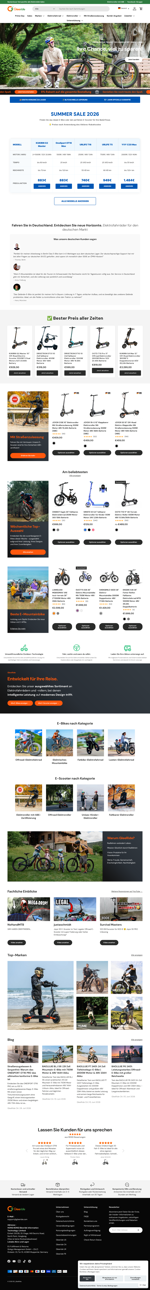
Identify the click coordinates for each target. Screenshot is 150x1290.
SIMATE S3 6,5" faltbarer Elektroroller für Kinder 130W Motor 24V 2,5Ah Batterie (97, 515)
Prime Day (19, 16)
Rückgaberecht (62, 1216)
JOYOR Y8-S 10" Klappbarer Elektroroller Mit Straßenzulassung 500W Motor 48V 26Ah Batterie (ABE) (96, 428)
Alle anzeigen (75, 475)
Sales (29, 16)
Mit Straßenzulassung (94, 16)
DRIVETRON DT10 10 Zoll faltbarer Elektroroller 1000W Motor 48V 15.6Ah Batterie (73, 358)
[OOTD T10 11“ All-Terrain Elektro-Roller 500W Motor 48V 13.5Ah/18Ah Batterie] (128, 494)
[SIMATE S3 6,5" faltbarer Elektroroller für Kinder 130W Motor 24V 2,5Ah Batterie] (97, 494)
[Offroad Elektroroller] (59, 797)
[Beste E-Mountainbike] (28, 588)
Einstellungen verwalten (135, 1278)
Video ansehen (17, 942)
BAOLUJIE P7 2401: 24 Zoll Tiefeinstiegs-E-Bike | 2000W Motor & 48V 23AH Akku (92, 1071)
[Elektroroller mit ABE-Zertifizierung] (28, 797)
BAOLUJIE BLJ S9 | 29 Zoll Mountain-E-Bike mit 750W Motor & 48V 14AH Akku (57, 1069)
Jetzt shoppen (75, 64)
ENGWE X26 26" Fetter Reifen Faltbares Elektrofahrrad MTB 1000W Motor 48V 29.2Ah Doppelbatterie (132, 598)
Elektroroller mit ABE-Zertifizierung (28, 816)
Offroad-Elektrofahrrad (28, 759)
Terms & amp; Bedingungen (107, 1286)
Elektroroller (72, 16)
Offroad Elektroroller (59, 814)
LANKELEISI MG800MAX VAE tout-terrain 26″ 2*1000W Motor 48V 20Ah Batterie (61, 595)
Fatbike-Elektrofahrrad (90, 759)
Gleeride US (61, 1240)
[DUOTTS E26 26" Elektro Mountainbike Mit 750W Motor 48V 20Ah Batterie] (86, 576)
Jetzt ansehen (20, 373)
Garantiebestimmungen (66, 1235)
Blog (86, 1212)
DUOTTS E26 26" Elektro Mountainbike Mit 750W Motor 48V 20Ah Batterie (85, 594)
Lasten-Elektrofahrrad (121, 759)
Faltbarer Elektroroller (121, 814)
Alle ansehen (28, 552)
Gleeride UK (61, 1249)
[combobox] (71, 8)
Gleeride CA (61, 1244)
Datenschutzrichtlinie (88, 1286)
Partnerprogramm (91, 1226)
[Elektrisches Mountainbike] (59, 742)
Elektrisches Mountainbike (59, 761)
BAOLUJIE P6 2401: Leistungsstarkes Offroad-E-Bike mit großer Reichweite (126, 1071)
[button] (124, 8)
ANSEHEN (42, 186)
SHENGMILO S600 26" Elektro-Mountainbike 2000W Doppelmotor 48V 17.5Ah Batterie (109, 595)
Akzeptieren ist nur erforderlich (109, 1278)
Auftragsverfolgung (92, 1230)
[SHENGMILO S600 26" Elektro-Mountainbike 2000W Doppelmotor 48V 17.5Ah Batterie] (109, 576)
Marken (38, 16)
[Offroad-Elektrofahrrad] (28, 742)
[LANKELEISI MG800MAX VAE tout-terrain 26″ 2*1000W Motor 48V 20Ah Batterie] (62, 576)
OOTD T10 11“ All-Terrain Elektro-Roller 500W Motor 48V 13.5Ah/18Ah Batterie (127, 515)
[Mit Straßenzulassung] (28, 411)
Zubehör (128, 16)
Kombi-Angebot (114, 16)
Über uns (60, 1212)
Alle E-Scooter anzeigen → (48, 703)
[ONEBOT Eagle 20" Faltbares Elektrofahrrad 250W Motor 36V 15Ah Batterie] (66, 494)
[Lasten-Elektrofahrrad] (121, 742)
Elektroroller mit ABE (115, 2)
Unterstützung (73, 20)
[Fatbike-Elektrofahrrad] (90, 742)
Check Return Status (92, 1240)
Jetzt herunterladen (122, 92)
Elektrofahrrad (54, 16)
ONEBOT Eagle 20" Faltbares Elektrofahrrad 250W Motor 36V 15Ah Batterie (65, 515)
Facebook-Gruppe (134, 2)
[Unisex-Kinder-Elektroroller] (90, 797)
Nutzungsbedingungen (65, 1230)
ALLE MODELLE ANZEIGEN (75, 201)
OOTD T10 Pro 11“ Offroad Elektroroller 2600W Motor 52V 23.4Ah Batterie (101, 357)
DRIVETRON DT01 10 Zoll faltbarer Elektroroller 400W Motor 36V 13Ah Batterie (46, 358)
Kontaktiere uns (90, 1221)
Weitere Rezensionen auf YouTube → (126, 891)
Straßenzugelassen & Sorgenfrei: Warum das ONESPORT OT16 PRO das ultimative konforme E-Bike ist (23, 1073)
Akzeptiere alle (87, 1278)
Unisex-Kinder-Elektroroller (90, 816)
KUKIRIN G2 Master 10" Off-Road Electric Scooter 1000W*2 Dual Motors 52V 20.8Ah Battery (19, 358)
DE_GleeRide (17, 1281)
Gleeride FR (61, 1254)
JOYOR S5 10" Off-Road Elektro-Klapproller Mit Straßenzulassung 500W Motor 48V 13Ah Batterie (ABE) (126, 428)
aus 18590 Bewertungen (75, 1137)
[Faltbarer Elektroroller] (121, 797)
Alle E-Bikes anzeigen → (20, 703)
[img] (75, 1134)
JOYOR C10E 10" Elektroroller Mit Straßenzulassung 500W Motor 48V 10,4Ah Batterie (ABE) (65, 426)
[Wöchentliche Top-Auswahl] (28, 501)
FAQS (86, 1216)
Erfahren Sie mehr (28, 455)
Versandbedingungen (65, 1226)
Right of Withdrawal (92, 1235)
